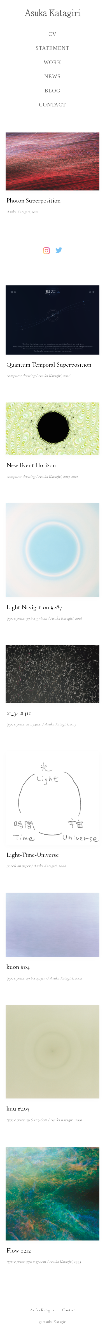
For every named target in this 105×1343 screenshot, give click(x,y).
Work (52, 62)
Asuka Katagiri (42, 1310)
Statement (52, 48)
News (52, 76)
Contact (52, 105)
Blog (52, 91)
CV (52, 34)
